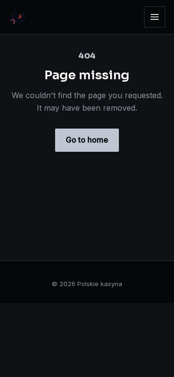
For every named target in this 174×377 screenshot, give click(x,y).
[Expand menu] (154, 17)
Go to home (87, 140)
